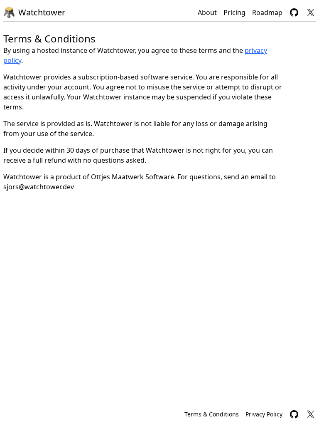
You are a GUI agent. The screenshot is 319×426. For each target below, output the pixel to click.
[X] (311, 12)
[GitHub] (294, 12)
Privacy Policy (263, 414)
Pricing (234, 12)
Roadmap (267, 12)
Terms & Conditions (211, 414)
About (207, 12)
